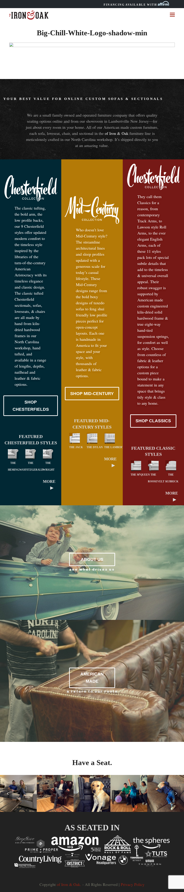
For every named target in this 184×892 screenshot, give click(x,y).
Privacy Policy (133, 884)
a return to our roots (92, 691)
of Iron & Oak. (69, 884)
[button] (172, 14)
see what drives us (92, 569)
